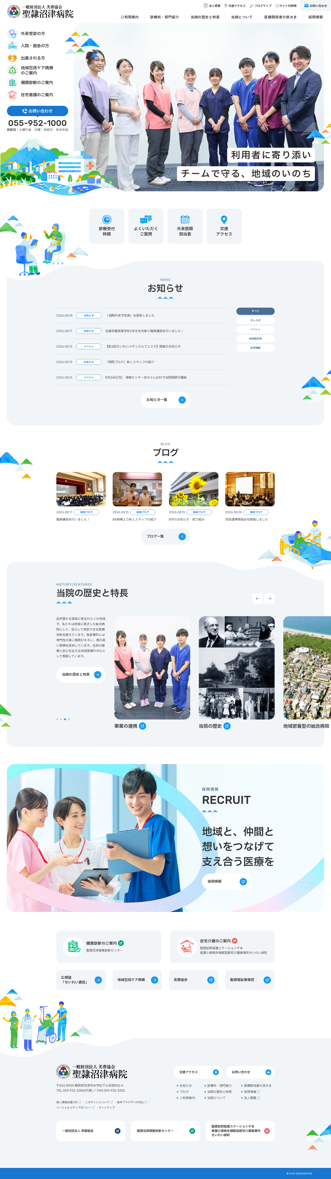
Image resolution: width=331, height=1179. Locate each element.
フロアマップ (263, 6)
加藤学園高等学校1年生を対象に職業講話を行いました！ (144, 331)
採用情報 (315, 17)
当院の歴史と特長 (205, 17)
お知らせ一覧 (157, 400)
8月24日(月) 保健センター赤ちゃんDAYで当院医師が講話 (146, 377)
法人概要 (214, 6)
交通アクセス (237, 6)
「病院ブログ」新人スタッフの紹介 (129, 362)
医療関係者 (255, 339)
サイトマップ (107, 1108)
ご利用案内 (130, 17)
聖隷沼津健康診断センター (155, 1131)
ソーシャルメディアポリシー (73, 1108)
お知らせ (186, 1086)
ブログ (184, 1092)
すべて (255, 311)
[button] (57, 719)
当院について (242, 17)
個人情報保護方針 (67, 1102)
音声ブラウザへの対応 (130, 1102)
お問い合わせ (241, 1072)
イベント (256, 330)
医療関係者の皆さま (280, 17)
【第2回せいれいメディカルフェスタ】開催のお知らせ (143, 346)
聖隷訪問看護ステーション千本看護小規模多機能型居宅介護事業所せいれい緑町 (236, 1130)
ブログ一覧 (155, 536)
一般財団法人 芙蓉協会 (77, 1131)
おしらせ (256, 320)
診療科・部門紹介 (164, 17)
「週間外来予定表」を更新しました (130, 315)
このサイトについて (97, 1102)
